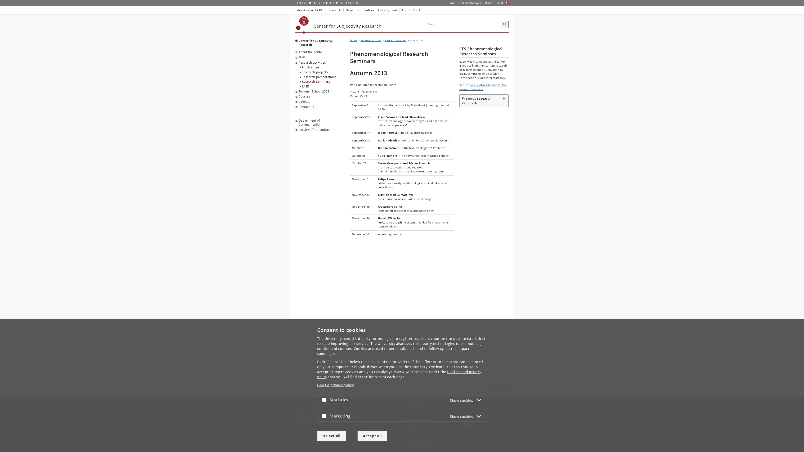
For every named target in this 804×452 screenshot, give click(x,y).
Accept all (372, 435)
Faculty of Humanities (314, 130)
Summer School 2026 (314, 91)
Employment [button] (387, 10)
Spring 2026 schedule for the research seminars (483, 87)
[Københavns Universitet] (302, 25)
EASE (305, 86)
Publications (311, 67)
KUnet (488, 3)
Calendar (305, 102)
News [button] (349, 10)
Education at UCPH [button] (309, 10)
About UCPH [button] (410, 10)
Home (353, 40)
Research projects (315, 72)
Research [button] (334, 10)
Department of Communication (310, 122)
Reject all (331, 435)
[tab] (484, 101)
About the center (311, 52)
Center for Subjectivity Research (315, 43)
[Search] (505, 24)
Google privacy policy (335, 385)
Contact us (306, 107)
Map (452, 3)
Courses (304, 96)
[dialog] (402, 385)
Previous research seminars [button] (476, 100)
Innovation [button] (366, 10)
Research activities (312, 62)
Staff (302, 57)
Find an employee (470, 3)
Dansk (500, 3)
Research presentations (319, 77)
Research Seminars (316, 81)
